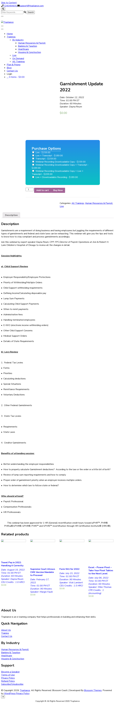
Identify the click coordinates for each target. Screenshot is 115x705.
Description (11, 215)
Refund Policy (8, 681)
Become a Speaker (10, 671)
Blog (9, 67)
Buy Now (58, 190)
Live (14, 55)
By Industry (18, 39)
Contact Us (12, 70)
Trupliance (25, 690)
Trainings (11, 36)
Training (5, 633)
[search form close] (2, 16)
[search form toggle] (3, 9)
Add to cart (42, 190)
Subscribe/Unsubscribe (12, 684)
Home (10, 33)
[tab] (11, 215)
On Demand (18, 58)
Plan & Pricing (13, 64)
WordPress (9, 693)
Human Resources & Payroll (32, 43)
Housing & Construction (29, 52)
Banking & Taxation (27, 46)
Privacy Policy (8, 678)
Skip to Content (9, 2)
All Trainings (18, 61)
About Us (6, 630)
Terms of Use (8, 674)
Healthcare (23, 49)
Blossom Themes (93, 690)
